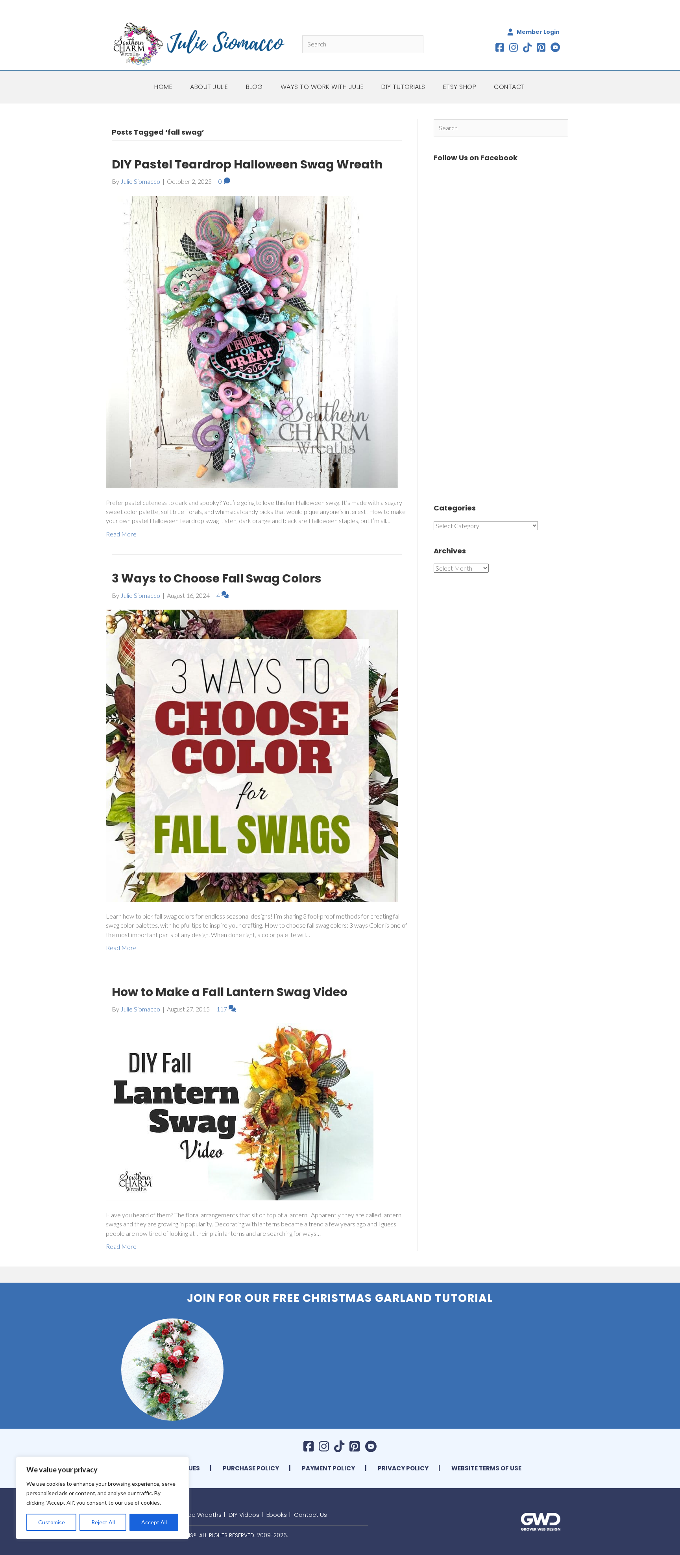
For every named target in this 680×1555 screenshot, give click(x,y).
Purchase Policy (251, 1468)
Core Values (179, 1468)
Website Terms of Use (486, 1468)
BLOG (254, 86)
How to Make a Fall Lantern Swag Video (229, 992)
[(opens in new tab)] (540, 1520)
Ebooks (276, 1515)
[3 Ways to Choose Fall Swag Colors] (252, 754)
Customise (51, 1522)
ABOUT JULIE (209, 86)
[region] (102, 1498)
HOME (163, 86)
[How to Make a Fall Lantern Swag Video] (239, 1111)
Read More (121, 534)
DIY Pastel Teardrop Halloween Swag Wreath (247, 164)
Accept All (154, 1522)
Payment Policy (328, 1468)
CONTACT (509, 86)
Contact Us (310, 1515)
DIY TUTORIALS (403, 86)
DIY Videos (244, 1515)
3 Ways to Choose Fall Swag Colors (217, 578)
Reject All (103, 1522)
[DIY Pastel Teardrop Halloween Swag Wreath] (252, 341)
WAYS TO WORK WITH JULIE (322, 86)
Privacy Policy (403, 1468)
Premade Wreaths (195, 1515)
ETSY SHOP (460, 86)
